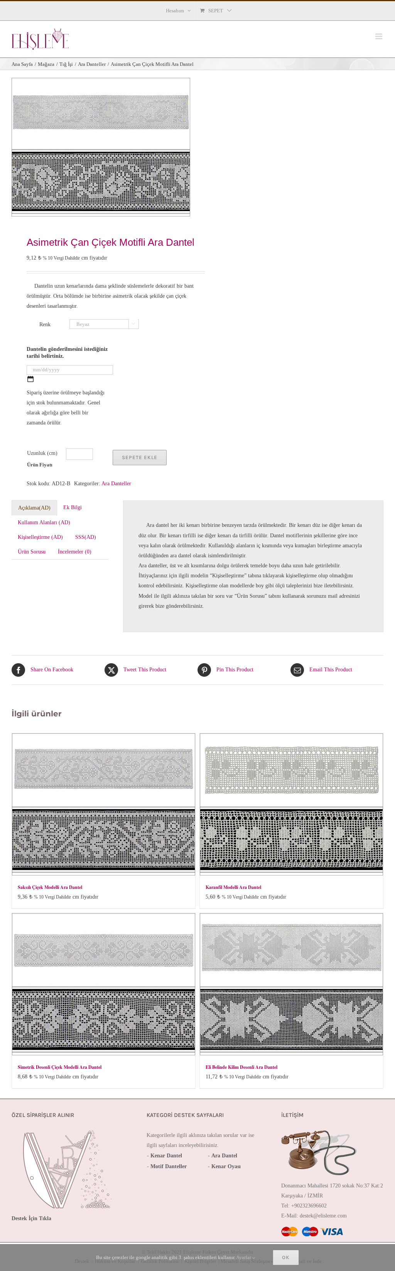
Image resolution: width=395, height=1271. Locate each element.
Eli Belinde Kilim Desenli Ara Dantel (241, 1067)
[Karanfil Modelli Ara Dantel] (291, 804)
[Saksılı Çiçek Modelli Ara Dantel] (103, 804)
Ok (286, 1257)
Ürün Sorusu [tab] (32, 552)
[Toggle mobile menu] (379, 36)
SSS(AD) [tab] (85, 537)
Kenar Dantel (166, 1156)
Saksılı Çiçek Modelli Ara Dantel (50, 887)
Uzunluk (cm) (42, 453)
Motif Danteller (168, 1166)
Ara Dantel (224, 1156)
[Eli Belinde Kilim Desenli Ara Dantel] (291, 984)
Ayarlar (244, 1257)
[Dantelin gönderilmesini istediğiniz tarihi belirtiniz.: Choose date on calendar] (30, 379)
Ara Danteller (116, 483)
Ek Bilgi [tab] (72, 507)
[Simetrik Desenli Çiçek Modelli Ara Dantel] (103, 984)
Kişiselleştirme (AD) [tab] (40, 537)
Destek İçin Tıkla (31, 1218)
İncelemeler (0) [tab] (74, 552)
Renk (45, 324)
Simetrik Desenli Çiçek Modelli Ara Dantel (59, 1067)
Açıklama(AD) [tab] (34, 508)
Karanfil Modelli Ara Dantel (233, 887)
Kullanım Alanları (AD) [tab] (44, 522)
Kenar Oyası (226, 1166)
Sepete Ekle (139, 457)
